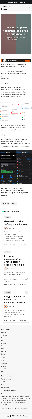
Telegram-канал (6, 379)
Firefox (3, 354)
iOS (2, 346)
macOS (3, 369)
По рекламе (5, 387)
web (2, 361)
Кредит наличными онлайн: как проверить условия (15, 299)
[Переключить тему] (24, 7)
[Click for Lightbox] (16, 111)
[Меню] (29, 7)
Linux (3, 340)
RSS (2, 384)
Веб (2, 349)
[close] (30, 2)
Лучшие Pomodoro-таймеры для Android (16, 223)
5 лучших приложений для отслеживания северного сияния (14, 260)
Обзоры (3, 332)
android (7, 217)
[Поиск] (26, 7)
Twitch (3, 382)
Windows (4, 335)
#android (6, 203)
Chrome (3, 351)
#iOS (13, 203)
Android (3, 343)
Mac (2, 338)
